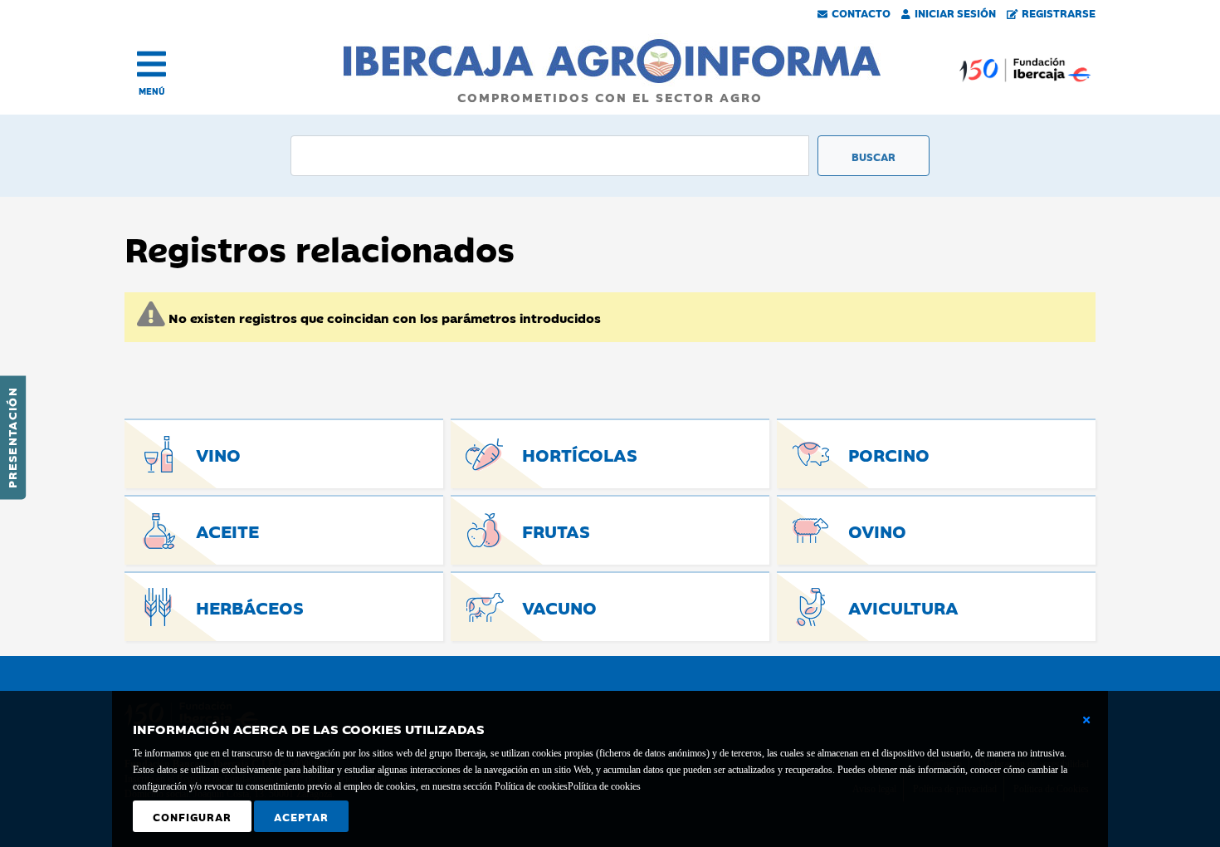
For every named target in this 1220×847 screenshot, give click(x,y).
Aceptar (301, 816)
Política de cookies (604, 786)
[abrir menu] (151, 64)
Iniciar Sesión (955, 12)
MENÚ (152, 91)
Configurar (192, 816)
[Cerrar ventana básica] (1086, 720)
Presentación (11, 437)
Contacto (861, 12)
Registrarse (1059, 12)
